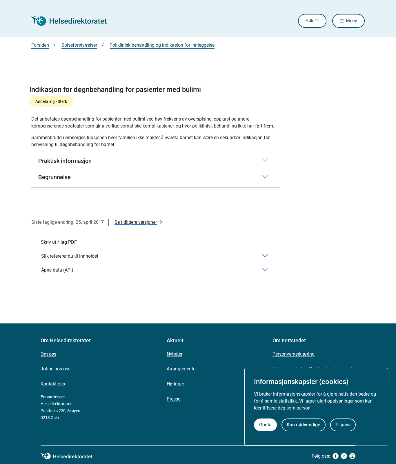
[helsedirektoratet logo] (71, 456)
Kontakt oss (53, 384)
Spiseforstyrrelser (79, 45)
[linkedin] (344, 456)
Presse (173, 399)
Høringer (175, 384)
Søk (309, 20)
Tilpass (342, 424)
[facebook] (336, 456)
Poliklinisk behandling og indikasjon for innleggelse (162, 45)
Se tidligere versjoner (136, 222)
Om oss (48, 354)
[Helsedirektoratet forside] (73, 21)
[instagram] (352, 456)
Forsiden (40, 45)
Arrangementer (182, 369)
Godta (265, 424)
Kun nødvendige (303, 424)
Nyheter (174, 354)
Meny (351, 20)
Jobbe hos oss (55, 369)
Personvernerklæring (294, 354)
